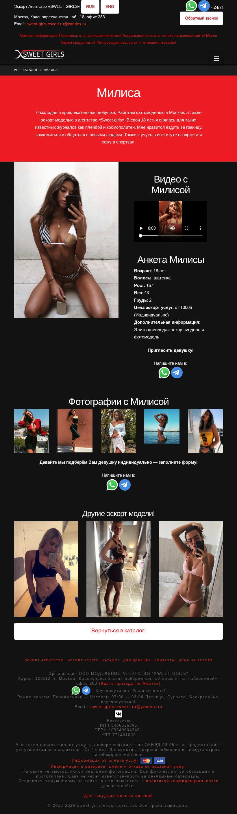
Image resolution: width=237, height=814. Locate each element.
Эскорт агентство (44, 660)
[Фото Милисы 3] (75, 430)
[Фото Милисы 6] (205, 431)
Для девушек (137, 660)
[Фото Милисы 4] (118, 431)
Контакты (165, 660)
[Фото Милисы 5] (161, 426)
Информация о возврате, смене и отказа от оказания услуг (118, 766)
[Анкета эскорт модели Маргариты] (191, 569)
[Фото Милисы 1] (66, 240)
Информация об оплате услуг (105, 760)
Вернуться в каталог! (118, 630)
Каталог (30, 69)
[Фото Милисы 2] (31, 431)
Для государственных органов (118, 795)
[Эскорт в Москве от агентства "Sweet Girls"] (39, 53)
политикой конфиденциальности (182, 781)
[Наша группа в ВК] (118, 713)
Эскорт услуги (83, 660)
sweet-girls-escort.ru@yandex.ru (56, 23)
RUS (90, 6)
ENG (109, 6)
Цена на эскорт (196, 660)
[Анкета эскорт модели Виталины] (46, 569)
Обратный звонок (201, 18)
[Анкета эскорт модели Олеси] (118, 569)
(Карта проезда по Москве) (130, 683)
